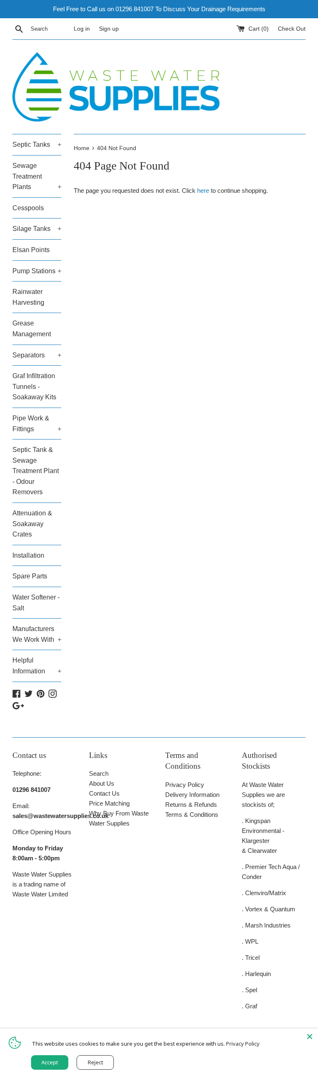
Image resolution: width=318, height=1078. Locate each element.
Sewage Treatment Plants (36, 176)
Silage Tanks (36, 228)
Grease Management (31, 328)
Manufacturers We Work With (36, 634)
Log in (82, 29)
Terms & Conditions (191, 814)
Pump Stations (36, 270)
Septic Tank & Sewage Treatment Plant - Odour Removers (35, 470)
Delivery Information (192, 794)
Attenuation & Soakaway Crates (32, 524)
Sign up (109, 29)
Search (98, 773)
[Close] (310, 1036)
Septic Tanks (36, 144)
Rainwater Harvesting (28, 297)
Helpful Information (36, 666)
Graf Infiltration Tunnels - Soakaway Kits (34, 386)
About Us (101, 783)
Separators (36, 355)
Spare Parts (29, 576)
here (203, 190)
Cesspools (28, 207)
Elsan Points (31, 249)
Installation (28, 555)
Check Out (292, 29)
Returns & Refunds (191, 804)
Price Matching (109, 803)
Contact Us (104, 793)
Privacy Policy (184, 784)
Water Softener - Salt (36, 603)
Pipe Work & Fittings (36, 423)
